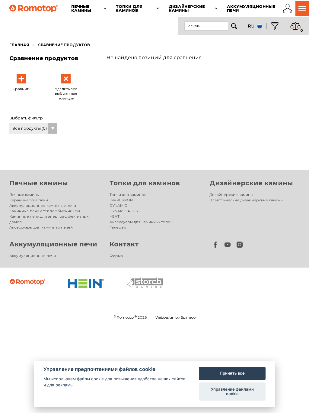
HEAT (114, 216)
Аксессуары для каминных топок (141, 222)
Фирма (116, 255)
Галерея (118, 227)
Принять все (232, 373)
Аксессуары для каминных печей (41, 227)
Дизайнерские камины (251, 183)
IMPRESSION (121, 200)
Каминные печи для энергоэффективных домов (48, 219)
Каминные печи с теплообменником (44, 211)
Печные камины (38, 183)
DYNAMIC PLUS (124, 211)
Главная (19, 45)
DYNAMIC (118, 205)
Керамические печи (28, 200)
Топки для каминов (145, 183)
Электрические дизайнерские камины (246, 200)
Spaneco (188, 317)
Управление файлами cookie (232, 391)
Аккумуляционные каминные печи (42, 205)
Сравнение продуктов (64, 45)
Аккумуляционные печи (53, 244)
